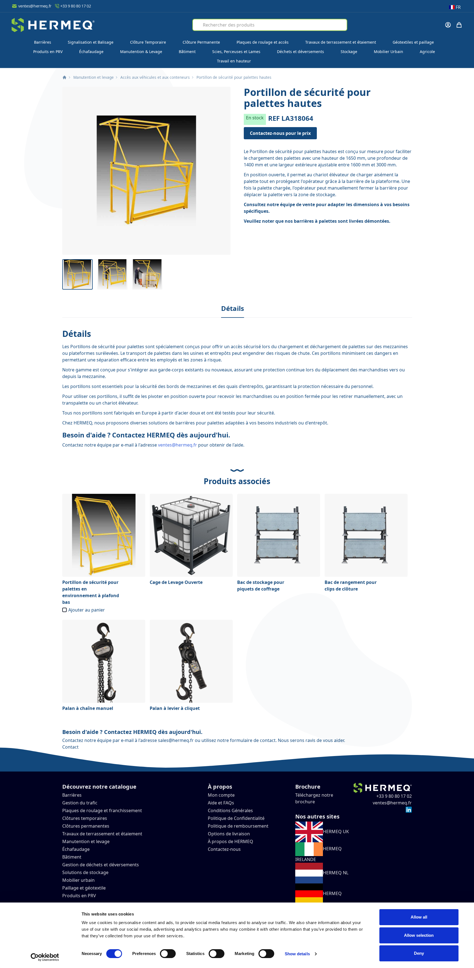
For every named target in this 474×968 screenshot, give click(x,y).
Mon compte (221, 795)
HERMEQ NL (335, 873)
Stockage (349, 51)
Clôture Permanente (201, 42)
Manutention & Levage (141, 51)
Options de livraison (229, 834)
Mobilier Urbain (388, 51)
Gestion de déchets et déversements (101, 865)
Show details (297, 953)
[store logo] (53, 25)
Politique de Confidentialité (236, 818)
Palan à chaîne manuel (87, 708)
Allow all (419, 917)
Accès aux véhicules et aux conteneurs (155, 77)
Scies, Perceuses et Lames (236, 51)
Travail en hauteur (234, 61)
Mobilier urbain (78, 880)
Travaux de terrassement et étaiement (340, 42)
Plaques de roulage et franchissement (102, 810)
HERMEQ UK (336, 831)
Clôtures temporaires (84, 818)
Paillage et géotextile (84, 888)
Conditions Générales (230, 810)
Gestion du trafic (79, 803)
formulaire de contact (253, 740)
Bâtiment (187, 51)
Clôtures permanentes (85, 826)
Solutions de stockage (86, 872)
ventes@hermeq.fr (34, 6)
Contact (70, 747)
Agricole (427, 51)
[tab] (232, 309)
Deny (419, 953)
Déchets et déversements (300, 51)
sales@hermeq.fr (176, 740)
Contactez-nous (224, 849)
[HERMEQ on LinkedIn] (409, 809)
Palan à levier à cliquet (175, 708)
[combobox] (269, 25)
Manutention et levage (93, 77)
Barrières (42, 42)
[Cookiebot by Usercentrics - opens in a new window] (44, 957)
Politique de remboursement (238, 826)
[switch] (168, 953)
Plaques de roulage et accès (263, 42)
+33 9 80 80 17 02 (75, 6)
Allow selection (419, 935)
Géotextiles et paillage (413, 42)
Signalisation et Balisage (90, 42)
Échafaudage (91, 51)
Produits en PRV (48, 51)
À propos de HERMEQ (230, 841)
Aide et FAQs (221, 803)
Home (64, 77)
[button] (146, 171)
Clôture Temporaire (148, 42)
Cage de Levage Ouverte (176, 582)
